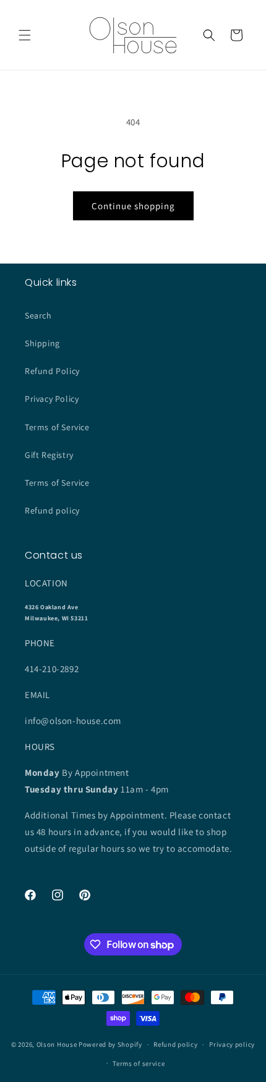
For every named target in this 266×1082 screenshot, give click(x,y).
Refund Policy (52, 371)
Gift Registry (49, 454)
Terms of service (139, 1063)
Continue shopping (133, 206)
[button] (24, 35)
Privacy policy (232, 1044)
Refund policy (52, 510)
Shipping (42, 343)
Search (38, 315)
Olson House (56, 1044)
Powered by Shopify (110, 1044)
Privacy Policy (52, 398)
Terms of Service (57, 427)
